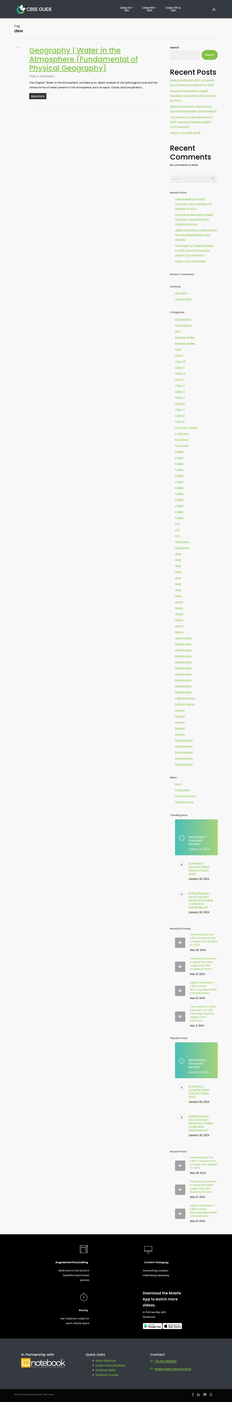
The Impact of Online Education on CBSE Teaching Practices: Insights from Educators (191, 121)
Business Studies (185, 337)
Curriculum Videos (186, 427)
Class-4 (180, 391)
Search (174, 47)
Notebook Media (105, 1370)
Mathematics (183, 638)
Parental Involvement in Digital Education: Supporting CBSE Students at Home (193, 95)
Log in (178, 784)
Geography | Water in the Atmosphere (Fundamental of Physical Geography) (83, 59)
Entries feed (182, 790)
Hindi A (179, 602)
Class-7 (180, 409)
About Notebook (105, 1360)
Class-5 (180, 397)
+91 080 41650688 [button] (165, 1361)
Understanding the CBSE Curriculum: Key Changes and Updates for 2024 (192, 82)
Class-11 (34, 76)
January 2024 (183, 299)
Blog (177, 331)
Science (180, 710)
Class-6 (180, 403)
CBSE (178, 349)
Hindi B (179, 614)
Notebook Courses (107, 1375)
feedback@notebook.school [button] (172, 1369)
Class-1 (179, 355)
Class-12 (180, 373)
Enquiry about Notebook (110, 1365)
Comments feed (185, 796)
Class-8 (180, 415)
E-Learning (181, 433)
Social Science (184, 740)
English (179, 452)
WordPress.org (184, 802)
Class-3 (179, 385)
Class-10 (180, 361)
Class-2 (179, 379)
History (179, 626)
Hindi (178, 554)
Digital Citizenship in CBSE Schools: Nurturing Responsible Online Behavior (193, 109)
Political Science (185, 698)
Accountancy (183, 319)
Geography (47, 76)
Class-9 (179, 421)
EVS (177, 524)
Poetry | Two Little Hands (185, 133)
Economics (182, 439)
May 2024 (181, 293)
